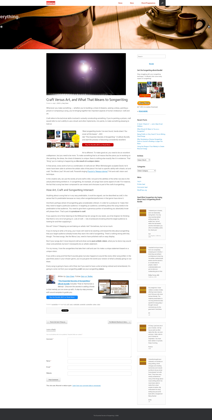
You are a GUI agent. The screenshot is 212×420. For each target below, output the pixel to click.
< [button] (1, 27)
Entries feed (141, 184)
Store (132, 3)
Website (49, 373)
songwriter (82, 304)
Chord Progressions (148, 3)
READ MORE (143, 111)
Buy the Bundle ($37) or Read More (97, 145)
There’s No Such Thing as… (57, 322)
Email (48, 367)
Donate (151, 64)
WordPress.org (142, 190)
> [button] (209, 27)
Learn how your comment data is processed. (86, 385)
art (65, 304)
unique (94, 304)
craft (67, 304)
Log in (139, 181)
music (71, 304)
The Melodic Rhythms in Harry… (119, 322)
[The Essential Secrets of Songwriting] (50, 3)
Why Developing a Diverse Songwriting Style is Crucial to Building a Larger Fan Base (150, 141)
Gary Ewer (65, 103)
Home (120, 3)
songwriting (55, 304)
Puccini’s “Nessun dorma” (98, 171)
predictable (76, 304)
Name (48, 361)
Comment (50, 339)
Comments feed (142, 187)
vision (98, 304)
